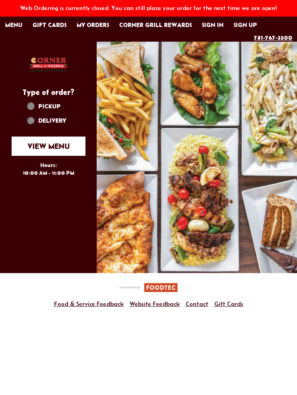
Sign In (213, 24)
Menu (13, 24)
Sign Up (245, 24)
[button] (48, 64)
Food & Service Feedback (89, 303)
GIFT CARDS (49, 24)
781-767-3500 (273, 37)
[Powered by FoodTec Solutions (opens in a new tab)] (148, 287)
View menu (48, 146)
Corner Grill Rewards (155, 24)
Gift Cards (228, 303)
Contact (197, 303)
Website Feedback (155, 303)
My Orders (93, 24)
